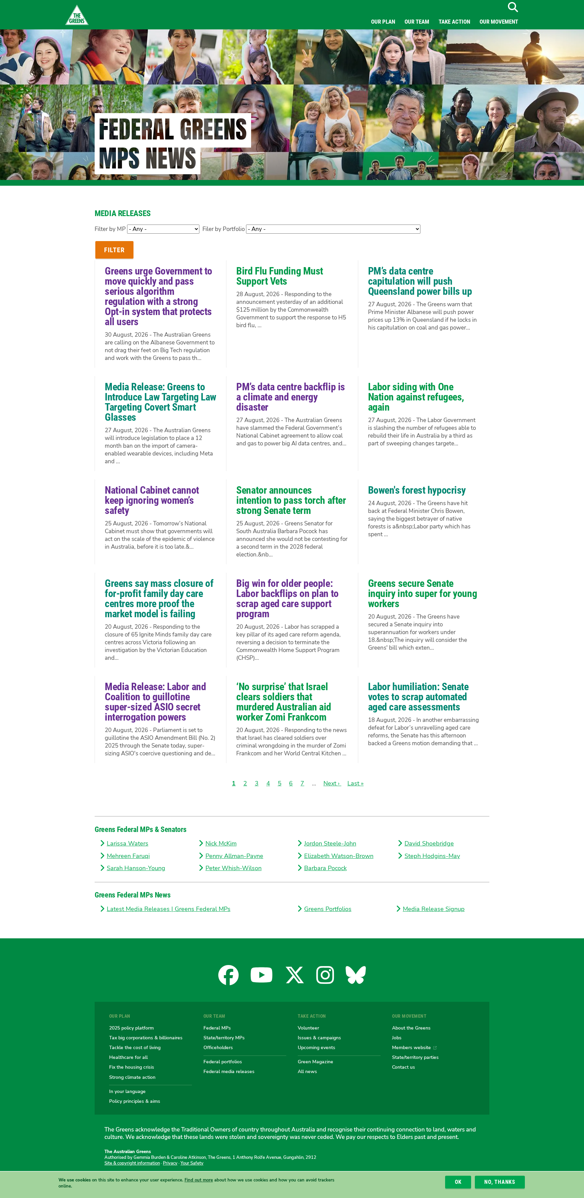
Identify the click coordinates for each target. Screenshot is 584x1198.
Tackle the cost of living (135, 1047)
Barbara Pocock (325, 868)
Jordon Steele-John (330, 843)
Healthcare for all (128, 1057)
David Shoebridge (429, 843)
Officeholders (218, 1047)
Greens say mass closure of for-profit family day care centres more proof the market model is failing (159, 598)
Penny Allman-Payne (234, 856)
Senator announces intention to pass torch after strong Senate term (291, 500)
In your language (127, 1091)
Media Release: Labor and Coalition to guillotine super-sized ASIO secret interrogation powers (155, 702)
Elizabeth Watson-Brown (338, 856)
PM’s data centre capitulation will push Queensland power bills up (420, 281)
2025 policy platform (131, 1027)
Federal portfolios (222, 1061)
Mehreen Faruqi (128, 856)
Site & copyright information (132, 1163)
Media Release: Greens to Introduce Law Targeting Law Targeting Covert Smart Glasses (160, 402)
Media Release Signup (434, 909)
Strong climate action (132, 1077)
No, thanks (499, 1182)
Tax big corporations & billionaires (145, 1037)
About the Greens (411, 1027)
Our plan (383, 21)
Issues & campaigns (319, 1037)
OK (458, 1182)
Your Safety (191, 1163)
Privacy (170, 1163)
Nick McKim (221, 843)
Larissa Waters (127, 843)
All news (307, 1071)
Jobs (397, 1037)
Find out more (199, 1180)
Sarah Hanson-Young (136, 868)
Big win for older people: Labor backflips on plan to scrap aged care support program (287, 598)
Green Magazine (315, 1061)
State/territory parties (415, 1057)
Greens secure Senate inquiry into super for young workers (422, 593)
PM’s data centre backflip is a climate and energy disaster (290, 397)
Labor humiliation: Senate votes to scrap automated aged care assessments (418, 697)
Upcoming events (316, 1047)
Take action (454, 21)
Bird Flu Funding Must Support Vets (279, 276)
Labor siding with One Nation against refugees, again (416, 397)
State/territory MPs (224, 1037)
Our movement (499, 21)
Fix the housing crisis (131, 1067)
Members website (411, 1047)
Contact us (403, 1067)
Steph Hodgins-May (432, 856)
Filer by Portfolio (223, 229)
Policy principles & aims (134, 1101)
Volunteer (308, 1027)
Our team (417, 21)
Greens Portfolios (327, 909)
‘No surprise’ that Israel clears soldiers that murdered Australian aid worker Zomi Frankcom (283, 702)
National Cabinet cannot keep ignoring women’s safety (152, 500)
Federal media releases (228, 1071)
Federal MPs (217, 1027)
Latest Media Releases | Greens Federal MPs (168, 909)
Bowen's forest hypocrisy (417, 490)
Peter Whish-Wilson (233, 868)
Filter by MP (110, 229)
